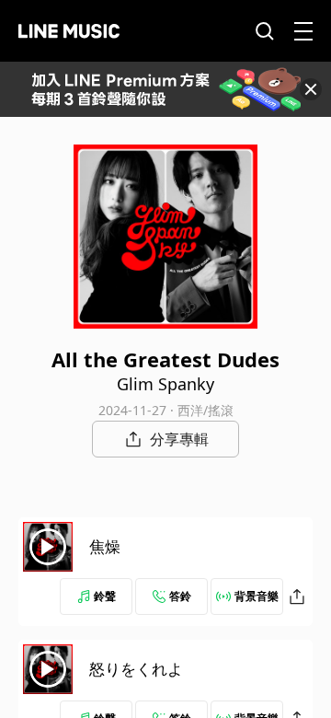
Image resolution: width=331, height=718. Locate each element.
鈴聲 (105, 596)
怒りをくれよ (136, 668)
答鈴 (180, 596)
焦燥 (104, 546)
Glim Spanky (165, 384)
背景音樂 (256, 596)
